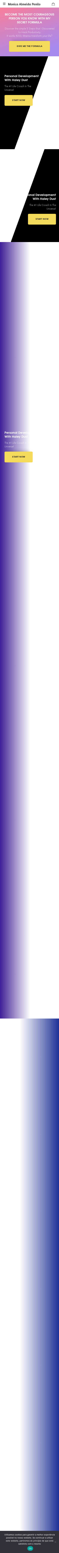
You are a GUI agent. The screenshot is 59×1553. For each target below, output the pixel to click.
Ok (30, 1548)
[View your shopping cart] (53, 4)
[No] (55, 1541)
